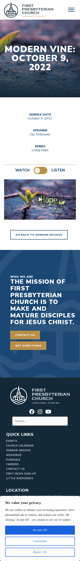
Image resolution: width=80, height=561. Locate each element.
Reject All (40, 552)
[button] (40, 199)
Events (11, 441)
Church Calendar (20, 445)
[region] (40, 528)
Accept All (40, 530)
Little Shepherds (19, 478)
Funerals (13, 459)
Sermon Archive (18, 450)
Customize (40, 541)
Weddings (14, 455)
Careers (12, 464)
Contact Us (15, 469)
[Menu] (71, 9)
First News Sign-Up (21, 473)
